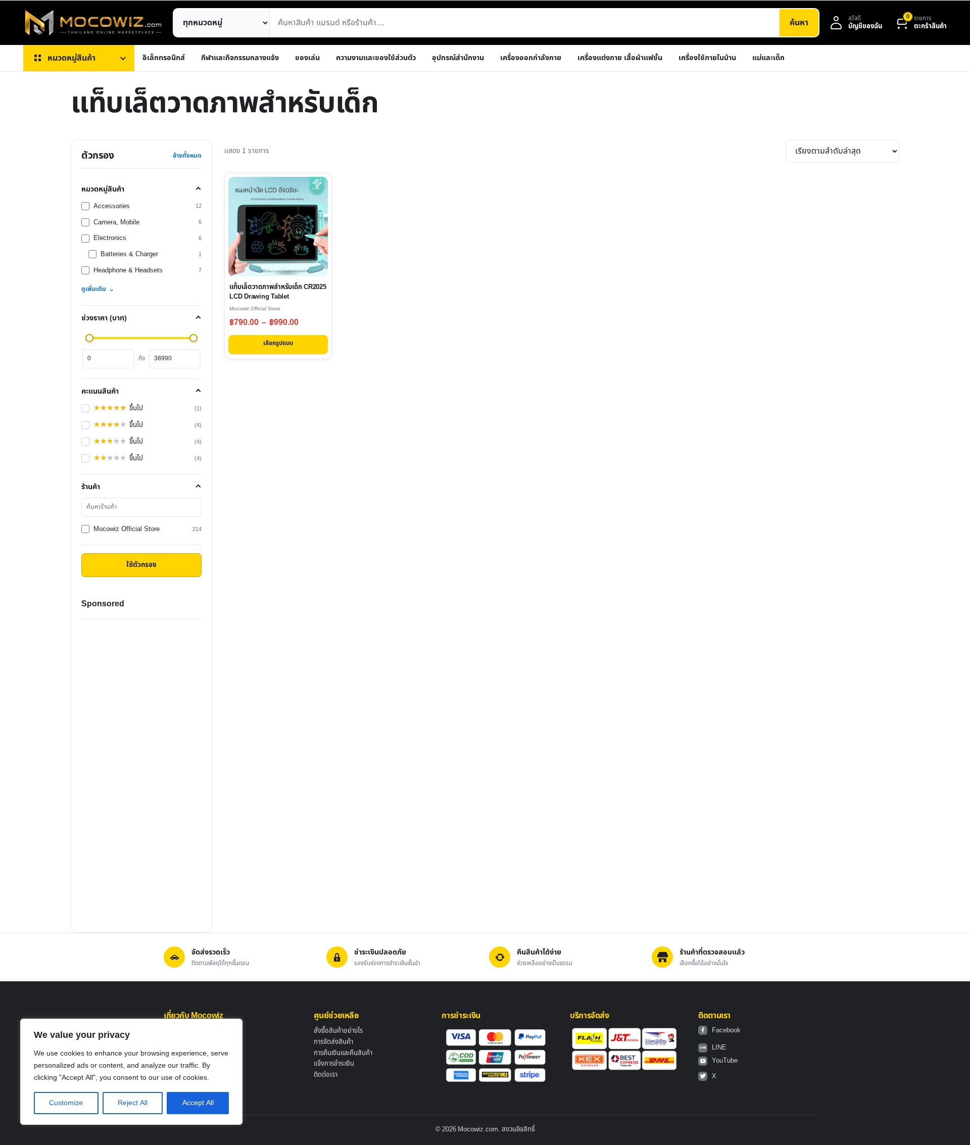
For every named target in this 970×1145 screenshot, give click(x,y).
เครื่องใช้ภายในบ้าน (707, 58)
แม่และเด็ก (768, 58)
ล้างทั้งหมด (187, 155)
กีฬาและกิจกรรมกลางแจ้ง (240, 58)
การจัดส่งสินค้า (333, 1042)
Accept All (198, 1103)
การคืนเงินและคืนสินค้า (343, 1053)
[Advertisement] (141, 770)
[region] (131, 1072)
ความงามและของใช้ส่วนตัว (376, 58)
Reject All (133, 1103)
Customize (66, 1103)
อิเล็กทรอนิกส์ (163, 58)
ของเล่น (307, 58)
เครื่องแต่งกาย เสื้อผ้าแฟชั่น (619, 58)
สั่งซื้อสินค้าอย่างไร (338, 1031)
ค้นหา (799, 23)
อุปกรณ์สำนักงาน (458, 58)
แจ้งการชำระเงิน (334, 1064)
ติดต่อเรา (325, 1075)
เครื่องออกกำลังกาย (530, 58)
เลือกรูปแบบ (278, 343)
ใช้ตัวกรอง (141, 565)
